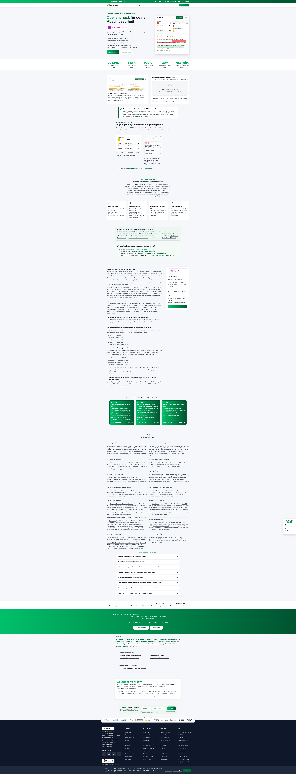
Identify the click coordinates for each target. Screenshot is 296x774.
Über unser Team (182, 748)
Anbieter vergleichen (153, 696)
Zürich (126, 546)
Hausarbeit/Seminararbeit (149, 743)
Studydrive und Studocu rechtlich (159, 658)
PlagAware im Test (141, 696)
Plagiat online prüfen (127, 517)
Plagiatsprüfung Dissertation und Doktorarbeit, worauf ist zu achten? (137, 572)
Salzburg (121, 546)
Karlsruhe (139, 544)
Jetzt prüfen (113, 52)
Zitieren (132, 5)
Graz (117, 546)
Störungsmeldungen (183, 759)
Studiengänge (128, 756)
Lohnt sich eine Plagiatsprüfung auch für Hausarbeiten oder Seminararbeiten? (139, 567)
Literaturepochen (164, 759)
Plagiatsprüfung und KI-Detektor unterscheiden (133, 668)
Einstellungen (177, 770)
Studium (117, 735)
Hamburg (128, 541)
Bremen (126, 543)
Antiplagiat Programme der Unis (122, 514)
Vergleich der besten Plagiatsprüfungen (121, 504)
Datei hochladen (141, 627)
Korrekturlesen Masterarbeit (161, 526)
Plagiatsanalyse (125, 641)
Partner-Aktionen (173, 5)
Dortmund (143, 543)
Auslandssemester (129, 751)
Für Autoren (160, 1)
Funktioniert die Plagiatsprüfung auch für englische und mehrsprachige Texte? (139, 582)
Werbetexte (145, 753)
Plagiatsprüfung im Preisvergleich (129, 658)
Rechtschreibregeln (165, 732)
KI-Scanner (148, 639)
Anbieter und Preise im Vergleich (145, 251)
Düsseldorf (110, 543)
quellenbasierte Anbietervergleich (138, 238)
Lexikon (163, 728)
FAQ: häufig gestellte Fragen (185, 732)
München (133, 541)
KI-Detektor (127, 639)
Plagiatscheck (111, 519)
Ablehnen (168, 770)
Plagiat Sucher (124, 524)
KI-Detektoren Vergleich (160, 514)
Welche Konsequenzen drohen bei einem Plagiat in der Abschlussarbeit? (138, 588)
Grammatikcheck (164, 737)
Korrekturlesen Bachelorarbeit (179, 524)
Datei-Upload (185, 5)
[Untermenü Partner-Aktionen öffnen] (178, 5)
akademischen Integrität (169, 238)
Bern (134, 546)
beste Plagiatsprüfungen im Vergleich (142, 249)
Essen (108, 544)
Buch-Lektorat (146, 745)
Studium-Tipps (128, 732)
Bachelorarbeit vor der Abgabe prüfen (156, 644)
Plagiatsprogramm (135, 641)
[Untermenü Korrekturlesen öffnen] (128, 5)
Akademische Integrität (184, 751)
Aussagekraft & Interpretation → (144, 116)
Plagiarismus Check (134, 526)
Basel (130, 546)
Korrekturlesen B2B (183, 745)
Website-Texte (146, 751)
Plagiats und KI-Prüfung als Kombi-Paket (162, 255)
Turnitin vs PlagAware (172, 641)
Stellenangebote (182, 756)
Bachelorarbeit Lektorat (148, 737)
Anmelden (171, 708)
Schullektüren (163, 756)
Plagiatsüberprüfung (139, 528)
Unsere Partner (148, 717)
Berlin (123, 541)
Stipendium (127, 745)
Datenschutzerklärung (170, 711)
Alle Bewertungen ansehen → (163, 398)
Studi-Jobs (127, 734)
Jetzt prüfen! (177, 306)
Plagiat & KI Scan (142, 5)
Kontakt (174, 1)
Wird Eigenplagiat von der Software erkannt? (130, 577)
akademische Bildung (107, 735)
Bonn (122, 544)
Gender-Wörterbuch (165, 740)
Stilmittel (162, 748)
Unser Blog (181, 737)
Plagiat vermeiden (112, 522)
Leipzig (137, 543)
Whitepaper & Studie (148, 756)
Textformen (147, 728)
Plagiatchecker (119, 639)
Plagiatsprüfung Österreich (135, 548)
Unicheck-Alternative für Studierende (130, 655)
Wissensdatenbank (160, 5)
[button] (172, 34)
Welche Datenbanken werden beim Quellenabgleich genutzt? (135, 593)
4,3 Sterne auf (119, 1)
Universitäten (128, 759)
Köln (144, 541)
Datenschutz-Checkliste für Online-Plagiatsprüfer (151, 253)
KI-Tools (151, 5)
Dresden (121, 543)
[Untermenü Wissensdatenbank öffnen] (166, 5)
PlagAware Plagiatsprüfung (159, 639)
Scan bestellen (126, 52)
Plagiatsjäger (154, 537)
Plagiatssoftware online (115, 509)
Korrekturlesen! (180, 522)
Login (187, 1)
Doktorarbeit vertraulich (139, 644)
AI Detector (155, 504)
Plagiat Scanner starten (128, 696)
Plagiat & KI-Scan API (183, 762)
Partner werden (182, 753)
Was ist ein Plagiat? (172, 684)
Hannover (132, 543)
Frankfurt (139, 541)
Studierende (105, 733)
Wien (114, 546)
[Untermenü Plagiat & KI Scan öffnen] (147, 5)
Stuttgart (116, 543)
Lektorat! (157, 524)
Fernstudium (128, 748)
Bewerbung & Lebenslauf (149, 748)
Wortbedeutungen (165, 743)
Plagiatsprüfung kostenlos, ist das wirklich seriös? (132, 556)
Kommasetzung (164, 734)
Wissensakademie (129, 737)
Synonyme (163, 745)
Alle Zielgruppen (147, 732)
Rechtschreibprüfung (170, 527)
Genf (137, 546)
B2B (167, 1)
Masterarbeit (146, 740)
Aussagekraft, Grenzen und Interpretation (139, 168)
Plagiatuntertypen (146, 641)
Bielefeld (127, 544)
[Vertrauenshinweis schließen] (295, 520)
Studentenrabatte (129, 743)
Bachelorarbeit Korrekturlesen (150, 734)
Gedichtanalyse (164, 753)
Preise (180, 1)
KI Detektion (154, 511)
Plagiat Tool (112, 521)
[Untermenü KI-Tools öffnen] (154, 5)
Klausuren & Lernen (129, 753)
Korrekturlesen (123, 5)
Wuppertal (133, 544)
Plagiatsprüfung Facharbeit (129, 646)
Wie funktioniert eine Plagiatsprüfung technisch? (131, 561)
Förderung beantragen (184, 740)
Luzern (143, 546)
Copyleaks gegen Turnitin (157, 655)
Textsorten (163, 751)
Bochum (118, 544)
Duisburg (113, 544)
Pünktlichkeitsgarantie (184, 743)
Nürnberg (109, 546)
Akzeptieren (187, 770)
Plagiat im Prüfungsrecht (158, 641)
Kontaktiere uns (182, 734)
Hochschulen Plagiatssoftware (123, 644)
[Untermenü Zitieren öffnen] (136, 5)
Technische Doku (147, 759)
